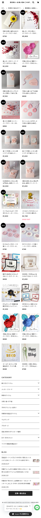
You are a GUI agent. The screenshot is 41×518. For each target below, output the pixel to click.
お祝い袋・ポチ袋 (7, 401)
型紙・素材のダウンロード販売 (11, 432)
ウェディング (5, 419)
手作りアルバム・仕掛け (9, 407)
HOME (3, 8)
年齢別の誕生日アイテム (15, 8)
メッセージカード (7, 389)
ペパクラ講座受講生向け (9, 444)
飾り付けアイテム (7, 383)
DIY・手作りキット (7, 438)
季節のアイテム (6, 395)
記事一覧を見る (20, 493)
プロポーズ (5, 426)
